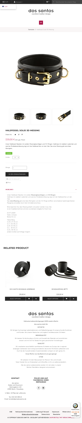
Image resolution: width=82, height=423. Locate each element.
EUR (5, 6)
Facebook (18, 134)
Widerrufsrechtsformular (30, 414)
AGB (11, 412)
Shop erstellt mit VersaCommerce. (62, 417)
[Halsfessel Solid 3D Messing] (19, 117)
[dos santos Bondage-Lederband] (22, 270)
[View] (36, 299)
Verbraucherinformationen (24, 412)
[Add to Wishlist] (29, 299)
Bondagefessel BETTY (60, 289)
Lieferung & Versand (42, 412)
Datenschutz (46, 414)
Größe (8, 157)
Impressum (55, 412)
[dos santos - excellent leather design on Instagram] (43, 388)
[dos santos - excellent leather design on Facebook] (39, 388)
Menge (8, 167)
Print (9, 182)
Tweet (15, 134)
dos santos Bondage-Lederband (22, 289)
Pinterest (22, 134)
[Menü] (79, 403)
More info (9, 189)
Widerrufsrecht (67, 412)
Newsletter (56, 414)
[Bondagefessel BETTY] (59, 270)
